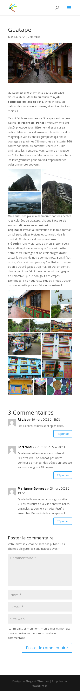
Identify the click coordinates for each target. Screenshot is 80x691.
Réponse (63, 434)
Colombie (34, 37)
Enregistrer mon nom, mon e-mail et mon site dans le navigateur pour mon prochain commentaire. (39, 633)
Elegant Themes (37, 681)
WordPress (40, 686)
